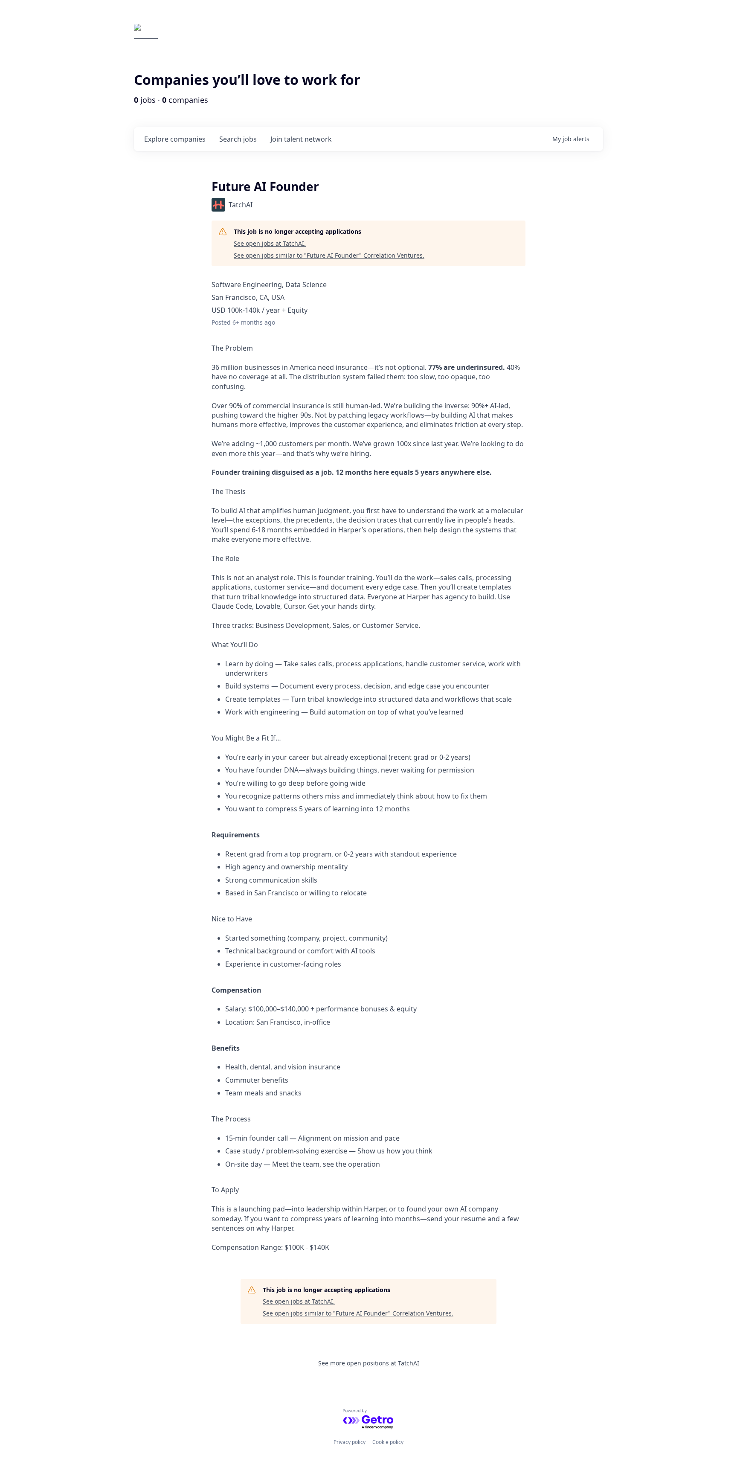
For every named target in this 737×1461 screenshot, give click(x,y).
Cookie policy (387, 1442)
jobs (238, 139)
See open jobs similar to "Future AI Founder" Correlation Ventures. (329, 255)
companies (175, 139)
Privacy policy (350, 1442)
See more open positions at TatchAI (368, 1363)
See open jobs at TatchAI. (270, 243)
